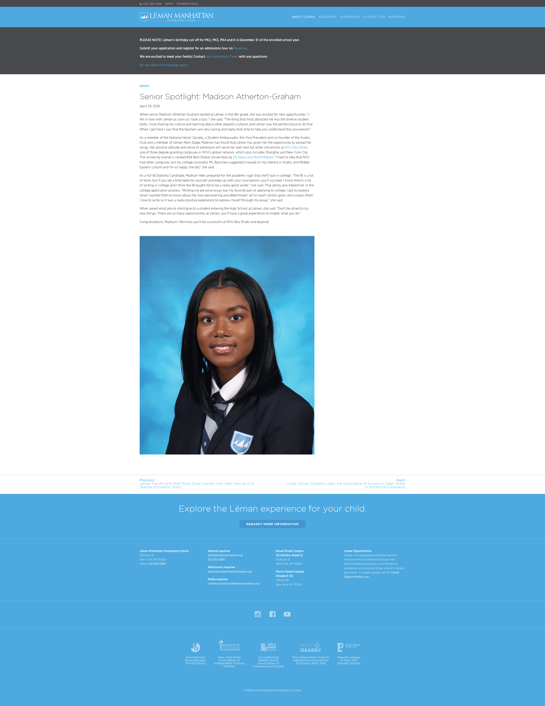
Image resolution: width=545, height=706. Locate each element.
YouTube (287, 614)
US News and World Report (253, 157)
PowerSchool (187, 3)
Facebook (272, 614)
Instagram (257, 614)
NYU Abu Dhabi (296, 147)
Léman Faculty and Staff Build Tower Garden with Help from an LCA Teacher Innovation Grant (197, 483)
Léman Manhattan (177, 17)
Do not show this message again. (164, 65)
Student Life (374, 17)
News (144, 85)
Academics (327, 17)
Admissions (350, 17)
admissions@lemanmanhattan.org (230, 571)
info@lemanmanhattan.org (225, 555)
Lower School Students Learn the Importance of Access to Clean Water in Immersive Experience (345, 483)
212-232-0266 (157, 563)
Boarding (397, 17)
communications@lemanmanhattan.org (233, 583)
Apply (169, 3)
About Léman (303, 17)
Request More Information (272, 524)
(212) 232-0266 (152, 3)
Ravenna (240, 48)
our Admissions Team (222, 56)
